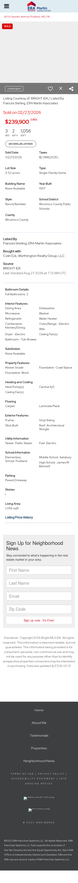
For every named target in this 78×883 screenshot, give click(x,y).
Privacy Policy (51, 774)
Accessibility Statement (33, 778)
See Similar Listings (21, 143)
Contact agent (14, 88)
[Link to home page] (39, 6)
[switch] (50, 88)
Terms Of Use (22, 774)
